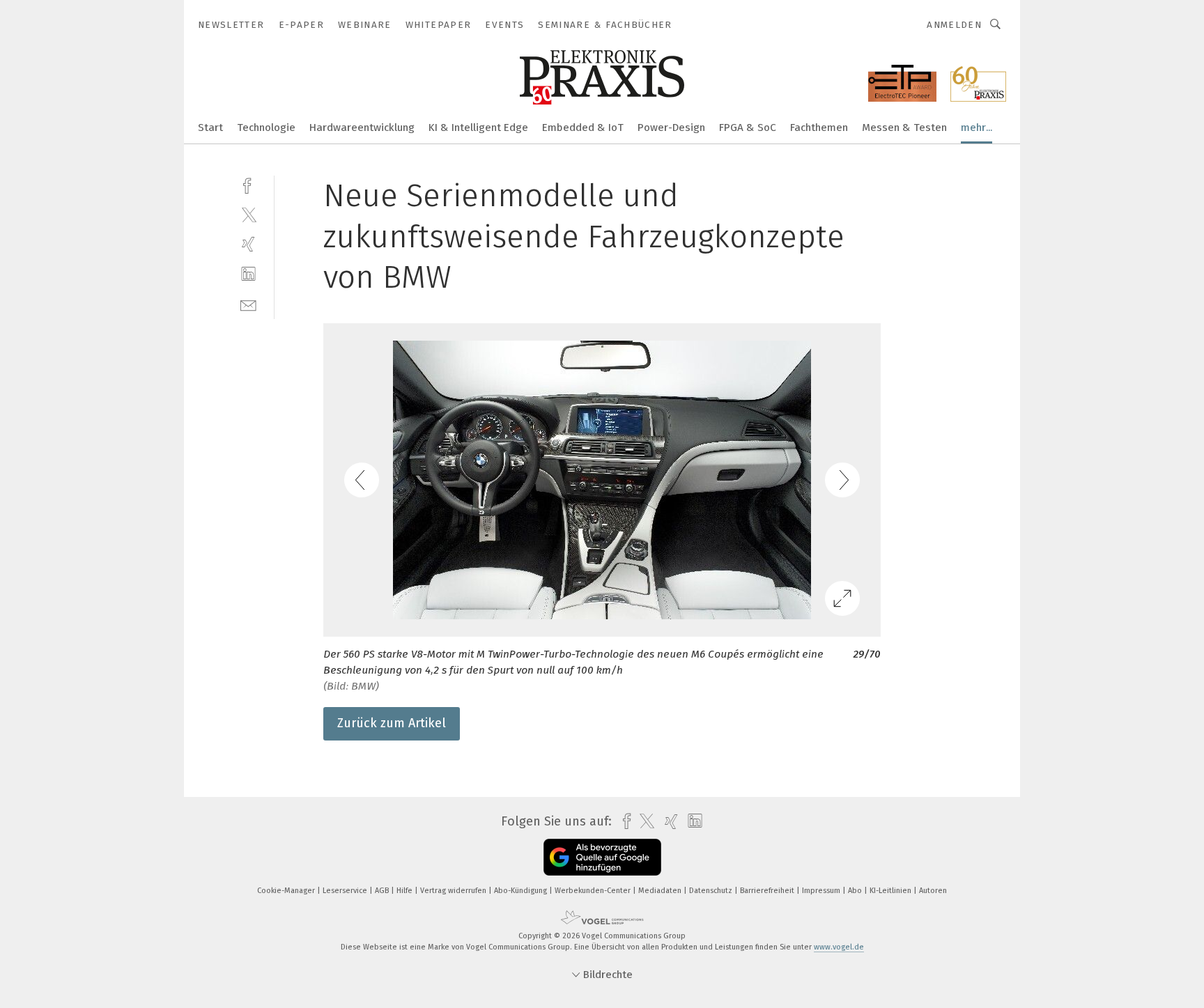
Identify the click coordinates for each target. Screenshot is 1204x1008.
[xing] (248, 244)
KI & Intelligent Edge (478, 127)
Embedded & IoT (583, 127)
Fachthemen (819, 127)
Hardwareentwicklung (362, 127)
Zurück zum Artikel (391, 723)
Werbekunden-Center (594, 890)
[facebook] (248, 184)
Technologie (266, 127)
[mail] (248, 304)
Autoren (933, 890)
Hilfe (405, 890)
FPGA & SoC (747, 127)
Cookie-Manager (287, 890)
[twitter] (248, 214)
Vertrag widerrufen (454, 890)
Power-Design (671, 127)
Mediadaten (661, 890)
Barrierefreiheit (768, 890)
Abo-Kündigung (521, 890)
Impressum (822, 890)
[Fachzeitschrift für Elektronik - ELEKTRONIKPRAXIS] (210, 126)
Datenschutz (711, 890)
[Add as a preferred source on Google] (602, 857)
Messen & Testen (904, 127)
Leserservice (346, 890)
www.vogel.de (839, 947)
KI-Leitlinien (891, 890)
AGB (383, 890)
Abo (856, 890)
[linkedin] (248, 274)
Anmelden (954, 25)
